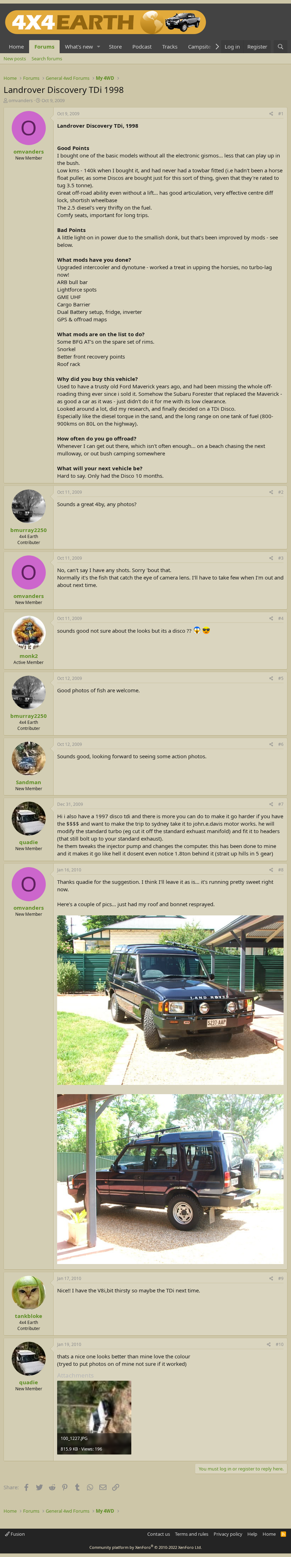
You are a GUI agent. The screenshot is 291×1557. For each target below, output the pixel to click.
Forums (44, 46)
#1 (281, 114)
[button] (99, 46)
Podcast (142, 46)
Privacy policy (228, 1534)
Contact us (158, 1534)
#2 (281, 492)
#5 (281, 678)
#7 (281, 804)
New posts (15, 58)
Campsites (200, 46)
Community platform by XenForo (145, 1547)
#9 (281, 1278)
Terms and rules (191, 1534)
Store (115, 46)
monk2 (29, 655)
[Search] (280, 46)
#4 (281, 618)
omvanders (21, 100)
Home (16, 46)
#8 (281, 870)
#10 (280, 1344)
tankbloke (28, 1315)
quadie (28, 842)
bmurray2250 (28, 529)
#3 (281, 558)
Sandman (28, 782)
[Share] (271, 114)
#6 (281, 744)
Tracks (169, 46)
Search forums (47, 58)
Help (252, 1534)
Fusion (17, 1534)
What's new (79, 46)
